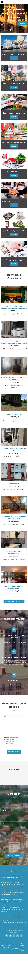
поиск (22, 23)
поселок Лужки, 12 (14, 414)
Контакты (5, 920)
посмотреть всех (14, 751)
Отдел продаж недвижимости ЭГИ (14, 930)
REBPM (15, 949)
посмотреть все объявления (14, 601)
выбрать (14, 58)
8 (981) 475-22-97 (10, 741)
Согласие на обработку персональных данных (14, 922)
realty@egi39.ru (9, 743)
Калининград (14, 483)
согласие (22, 843)
